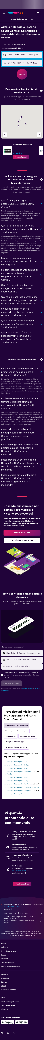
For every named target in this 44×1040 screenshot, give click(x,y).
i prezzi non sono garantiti (12, 906)
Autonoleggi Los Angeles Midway (17, 794)
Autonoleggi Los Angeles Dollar (16, 768)
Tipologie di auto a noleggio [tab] (17, 731)
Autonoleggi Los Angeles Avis (15, 761)
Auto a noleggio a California (9, 933)
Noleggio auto (8, 931)
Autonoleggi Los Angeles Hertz (16, 777)
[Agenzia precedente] (5, 134)
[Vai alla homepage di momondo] (15, 12)
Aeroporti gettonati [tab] (27, 736)
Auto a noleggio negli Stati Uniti (26, 931)
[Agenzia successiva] (39, 134)
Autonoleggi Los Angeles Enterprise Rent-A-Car (17, 773)
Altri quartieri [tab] (11, 736)
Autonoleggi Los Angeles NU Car (16, 784)
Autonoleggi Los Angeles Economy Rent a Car (21, 787)
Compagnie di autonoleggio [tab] (17, 725)
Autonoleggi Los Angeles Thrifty (16, 780)
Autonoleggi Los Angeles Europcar (17, 790)
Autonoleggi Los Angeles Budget (16, 765)
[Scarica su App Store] (21, 1022)
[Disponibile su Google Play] (7, 1022)
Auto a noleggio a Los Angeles (31, 933)
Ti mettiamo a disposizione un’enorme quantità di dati (20, 917)
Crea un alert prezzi (19, 871)
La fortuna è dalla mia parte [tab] (16, 747)
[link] (21, 157)
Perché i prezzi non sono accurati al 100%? (19, 922)
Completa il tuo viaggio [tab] (15, 742)
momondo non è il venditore (16, 913)
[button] (4, 12)
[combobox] (13, 44)
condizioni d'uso (27, 688)
